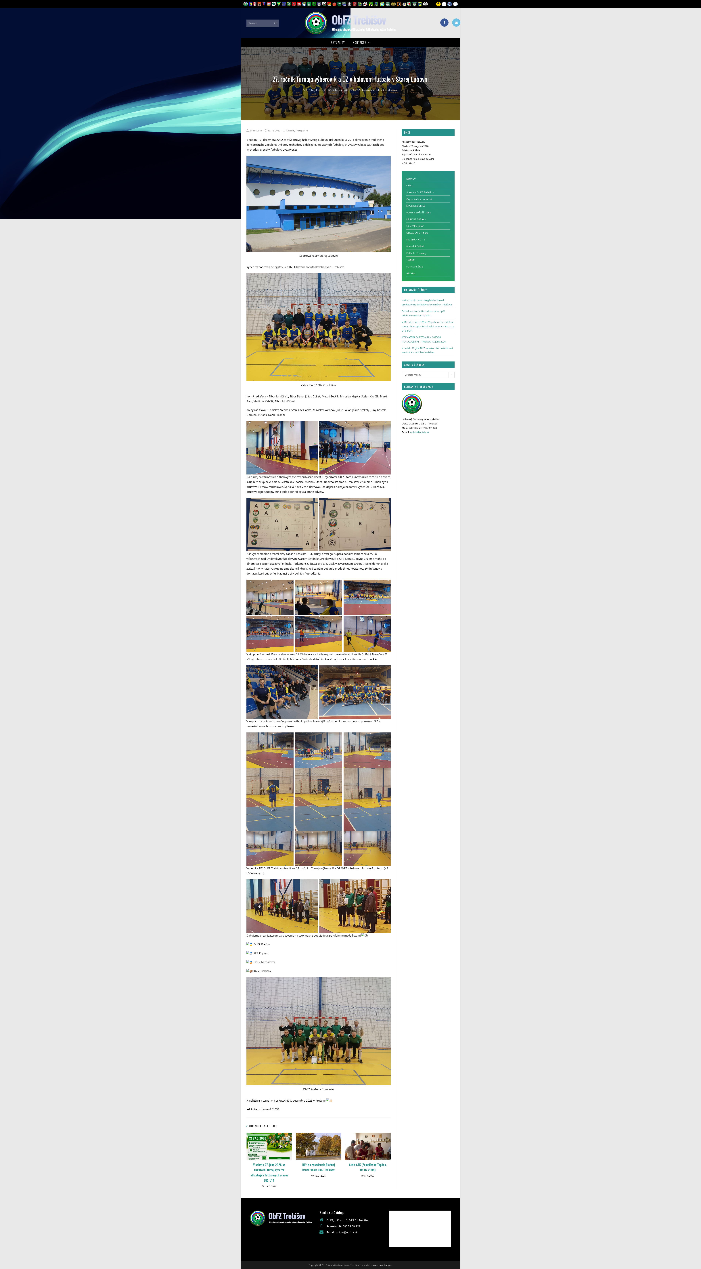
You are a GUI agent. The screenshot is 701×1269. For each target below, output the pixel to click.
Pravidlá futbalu (415, 246)
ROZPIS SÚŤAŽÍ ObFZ (418, 212)
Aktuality (290, 130)
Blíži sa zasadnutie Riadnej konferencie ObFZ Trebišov (318, 1167)
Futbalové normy (416, 253)
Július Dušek (256, 130)
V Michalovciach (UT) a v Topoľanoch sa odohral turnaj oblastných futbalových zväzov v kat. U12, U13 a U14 (428, 326)
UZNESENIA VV (415, 226)
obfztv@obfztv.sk (419, 432)
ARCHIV (410, 273)
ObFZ (409, 185)
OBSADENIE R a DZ (417, 232)
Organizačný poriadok (419, 199)
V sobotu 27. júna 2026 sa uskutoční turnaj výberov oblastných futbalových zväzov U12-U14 (269, 1173)
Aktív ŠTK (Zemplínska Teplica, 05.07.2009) (368, 1167)
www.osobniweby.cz (382, 1265)
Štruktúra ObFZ (415, 205)
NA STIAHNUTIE (415, 239)
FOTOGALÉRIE (414, 266)
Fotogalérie (302, 130)
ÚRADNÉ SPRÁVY (416, 219)
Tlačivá (410, 259)
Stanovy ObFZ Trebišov (420, 192)
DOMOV (411, 178)
